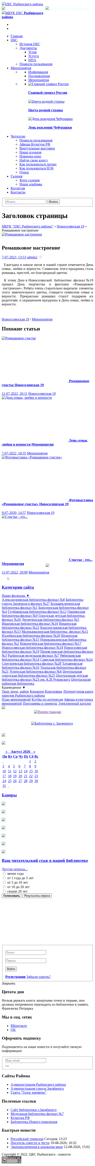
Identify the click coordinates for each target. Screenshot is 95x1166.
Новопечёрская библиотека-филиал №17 (50, 643)
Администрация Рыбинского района (38, 1084)
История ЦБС (29, 44)
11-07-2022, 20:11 (14, 393)
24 (4, 781)
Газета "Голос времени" (28, 1092)
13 (20, 771)
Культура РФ (20, 1118)
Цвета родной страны (45, 110)
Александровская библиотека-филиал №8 (33, 600)
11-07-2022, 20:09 (15, 572)
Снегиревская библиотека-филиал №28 (31, 663)
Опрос (24, 172)
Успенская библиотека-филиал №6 (36, 671)
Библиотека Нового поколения (34, 1122)
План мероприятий (16, 699)
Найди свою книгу (33, 160)
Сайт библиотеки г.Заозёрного (34, 1110)
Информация (38, 72)
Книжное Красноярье (46, 691)
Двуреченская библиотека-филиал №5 (50, 619)
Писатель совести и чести (30, 1143)
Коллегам (18, 188)
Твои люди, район (15, 691)
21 (25, 776)
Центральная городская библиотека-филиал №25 (42, 673)
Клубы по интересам (47, 699)
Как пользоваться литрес (38, 164)
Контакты (18, 192)
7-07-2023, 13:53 (14, 257)
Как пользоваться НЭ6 (36, 168)
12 (15, 771)
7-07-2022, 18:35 (14, 453)
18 (9, 776)
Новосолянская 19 (70, 226)
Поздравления (39, 76)
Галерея (16, 176)
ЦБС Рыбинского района (24, 4)
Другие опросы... (15, 869)
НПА (32, 60)
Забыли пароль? (39, 977)
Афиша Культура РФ (34, 144)
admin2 (32, 257)
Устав (32, 52)
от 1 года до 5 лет (20, 878)
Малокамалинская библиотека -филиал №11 (55, 631)
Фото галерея (29, 180)
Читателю (18, 136)
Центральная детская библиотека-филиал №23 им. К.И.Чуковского (45, 677)
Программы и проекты (40, 703)
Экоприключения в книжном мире (37, 1147)
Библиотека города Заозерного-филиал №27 (42, 602)
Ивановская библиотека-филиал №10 (30, 623)
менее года (15, 873)
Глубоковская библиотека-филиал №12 (37, 611)
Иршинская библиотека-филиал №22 (39, 625)
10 (4, 771)
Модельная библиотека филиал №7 (37, 1114)
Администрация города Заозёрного (37, 1088)
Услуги (33, 56)
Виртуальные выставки (37, 148)
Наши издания (30, 152)
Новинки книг (30, 156)
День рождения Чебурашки (50, 127)
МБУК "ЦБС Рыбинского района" (27, 226)
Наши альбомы (30, 184)
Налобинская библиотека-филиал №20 (31, 635)
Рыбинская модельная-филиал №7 (33, 655)
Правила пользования (35, 64)
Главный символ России (47, 92)
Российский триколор (27, 1139)
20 (20, 776)
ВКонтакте (19, 1026)
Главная (17, 36)
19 (15, 776)
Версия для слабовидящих (69, 8)
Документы (28, 48)
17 (4, 776)
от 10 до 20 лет (18, 887)
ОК (13, 1030)
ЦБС (14, 40)
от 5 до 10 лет (17, 882)
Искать (53, 201)
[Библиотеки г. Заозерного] (52, 723)
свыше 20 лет (16, 891)
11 (9, 771)
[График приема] (47, 712)
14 (25, 771)
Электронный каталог (74, 703)
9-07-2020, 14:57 (14, 513)
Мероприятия (21, 68)
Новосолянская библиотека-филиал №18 (32, 647)
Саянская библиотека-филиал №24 (66, 659)
